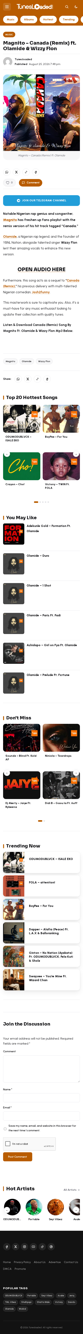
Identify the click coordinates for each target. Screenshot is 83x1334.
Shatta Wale (43, 1302)
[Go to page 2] (40, 502)
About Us (40, 1262)
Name (7, 1089)
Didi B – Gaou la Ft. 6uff (61, 803)
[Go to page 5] (48, 502)
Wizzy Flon (44, 361)
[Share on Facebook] (35, 172)
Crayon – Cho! (15, 484)
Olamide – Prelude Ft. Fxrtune (48, 675)
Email (7, 1107)
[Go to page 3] (43, 502)
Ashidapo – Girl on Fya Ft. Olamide (52, 645)
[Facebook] (6, 1246)
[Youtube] (33, 1246)
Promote (20, 1269)
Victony (59, 1302)
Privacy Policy (22, 1262)
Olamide (10, 236)
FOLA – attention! (42, 882)
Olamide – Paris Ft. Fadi (44, 615)
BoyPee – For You (56, 436)
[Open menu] (7, 7)
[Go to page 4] (45, 502)
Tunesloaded (23, 59)
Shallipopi (26, 1302)
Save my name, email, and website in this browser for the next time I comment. (42, 1128)
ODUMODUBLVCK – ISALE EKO (18, 438)
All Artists (70, 1190)
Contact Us (71, 1262)
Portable (31, 1295)
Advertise (55, 1262)
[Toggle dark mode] (76, 7)
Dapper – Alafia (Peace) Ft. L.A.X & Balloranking (49, 931)
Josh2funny (41, 292)
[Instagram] (24, 1246)
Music (10, 19)
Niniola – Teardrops (58, 755)
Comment (33, 182)
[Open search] (67, 7)
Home (7, 1262)
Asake (61, 1295)
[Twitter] (15, 1246)
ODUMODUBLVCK (13, 1295)
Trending (69, 19)
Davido (71, 1302)
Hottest (48, 19)
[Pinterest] (51, 1246)
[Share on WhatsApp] (6, 172)
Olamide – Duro (38, 555)
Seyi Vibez (46, 1295)
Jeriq (71, 1295)
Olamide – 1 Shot (39, 585)
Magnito (10, 220)
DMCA (7, 1269)
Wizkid (22, 1309)
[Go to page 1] (36, 502)
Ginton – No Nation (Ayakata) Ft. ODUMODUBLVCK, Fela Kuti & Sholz (51, 957)
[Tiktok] (42, 1246)
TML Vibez (10, 1302)
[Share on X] (16, 172)
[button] (26, 172)
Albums (29, 19)
